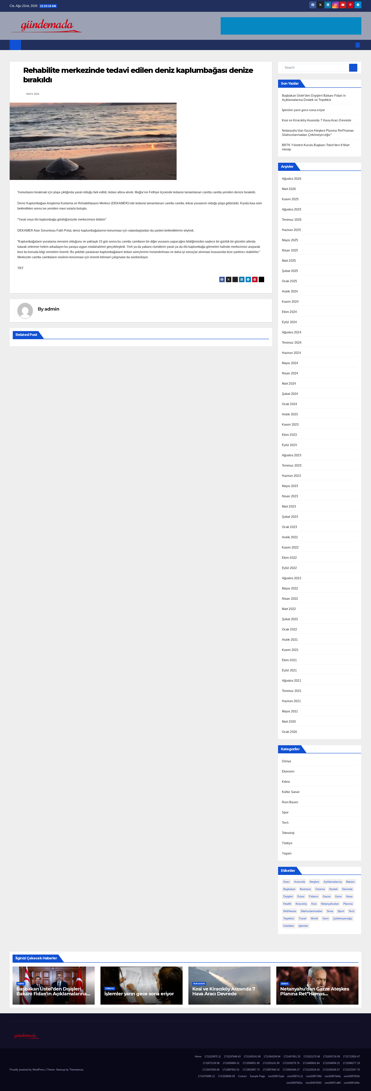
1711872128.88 (211, 1063)
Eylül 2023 (289, 445)
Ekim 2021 (289, 660)
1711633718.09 (331, 1056)
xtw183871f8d (314, 1076)
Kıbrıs (286, 781)
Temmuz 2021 (292, 690)
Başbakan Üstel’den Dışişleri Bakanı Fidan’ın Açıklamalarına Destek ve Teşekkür (51, 993)
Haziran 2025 (291, 230)
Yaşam (287, 853)
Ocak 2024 (289, 404)
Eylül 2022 (289, 568)
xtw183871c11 (295, 1076)
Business (305, 889)
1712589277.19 (351, 1063)
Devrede (347, 889)
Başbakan (289, 889)
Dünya (286, 761)
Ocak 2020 (289, 731)
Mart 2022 (289, 609)
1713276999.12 (206, 1076)
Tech (285, 822)
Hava (349, 896)
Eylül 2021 (289, 670)
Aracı (286, 881)
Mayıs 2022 (290, 588)
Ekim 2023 (289, 434)
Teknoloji (288, 833)
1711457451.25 (291, 1056)
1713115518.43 (311, 1069)
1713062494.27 (291, 1069)
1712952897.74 (251, 1069)
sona (330, 911)
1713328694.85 (226, 1076)
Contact (242, 1076)
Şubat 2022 (290, 619)
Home (198, 1056)
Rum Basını (290, 802)
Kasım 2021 (290, 650)
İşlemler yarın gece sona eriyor (303, 110)
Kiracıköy (301, 903)
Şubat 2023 (290, 516)
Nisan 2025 (290, 250)
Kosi (314, 903)
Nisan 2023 (290, 496)
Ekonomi (288, 771)
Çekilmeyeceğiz (342, 918)
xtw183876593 (313, 1082)
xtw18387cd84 (333, 1082)
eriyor (301, 896)
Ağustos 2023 (291, 455)
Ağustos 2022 (291, 578)
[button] (351, 45)
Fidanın (313, 896)
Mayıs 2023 (290, 486)
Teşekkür (288, 918)
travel (302, 918)
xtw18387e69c (352, 1082)
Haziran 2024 (291, 352)
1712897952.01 (230, 1069)
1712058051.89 (251, 1063)
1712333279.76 (291, 1063)
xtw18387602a (294, 1082)
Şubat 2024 (290, 393)
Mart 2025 (289, 260)
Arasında (299, 881)
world (314, 918)
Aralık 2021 (290, 639)
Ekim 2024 (289, 311)
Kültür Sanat (290, 792)
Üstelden (288, 925)
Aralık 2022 (290, 537)
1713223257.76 (351, 1069)
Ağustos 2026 (291, 178)
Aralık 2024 (290, 291)
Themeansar (76, 1069)
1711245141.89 (252, 1056)
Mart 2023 (289, 506)
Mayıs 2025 (290, 240)
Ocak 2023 (289, 527)
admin (51, 309)
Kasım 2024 (290, 301)
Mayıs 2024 (290, 363)
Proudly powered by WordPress (28, 1069)
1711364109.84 (272, 1056)
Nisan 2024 (290, 373)
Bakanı (350, 881)
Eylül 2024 (289, 322)
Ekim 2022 (289, 557)
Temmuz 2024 (292, 342)
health (287, 903)
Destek (333, 889)
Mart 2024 (289, 383)
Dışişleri (288, 896)
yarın (325, 918)
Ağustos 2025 (291, 209)
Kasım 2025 (290, 199)
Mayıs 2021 (290, 711)
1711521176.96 (311, 1056)
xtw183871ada (276, 1076)
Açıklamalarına (333, 881)
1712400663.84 (311, 1063)
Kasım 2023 (290, 424)
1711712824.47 (351, 1056)
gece (338, 896)
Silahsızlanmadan (311, 911)
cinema (320, 889)
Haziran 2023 (291, 475)
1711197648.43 (232, 1056)
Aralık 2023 (290, 414)
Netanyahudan (330, 903)
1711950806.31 (231, 1063)
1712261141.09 (271, 1063)
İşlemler (303, 925)
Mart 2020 (289, 721)
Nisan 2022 (290, 598)
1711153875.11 (212, 1056)
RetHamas (289, 911)
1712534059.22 (331, 1063)
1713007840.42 (271, 1069)
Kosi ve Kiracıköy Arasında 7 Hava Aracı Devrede (316, 120)
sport (341, 911)
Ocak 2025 (289, 281)
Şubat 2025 (290, 271)
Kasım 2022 (290, 547)
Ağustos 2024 (291, 332)
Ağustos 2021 (291, 680)
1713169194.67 (331, 1069)
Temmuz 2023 (292, 465)
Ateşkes (314, 881)
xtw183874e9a (333, 1076)
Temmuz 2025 (292, 219)
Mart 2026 (289, 189)
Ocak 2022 (289, 629)
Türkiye (287, 843)
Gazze (327, 896)
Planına (348, 903)
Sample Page (257, 1076)
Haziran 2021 (291, 701)
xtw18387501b (352, 1076)
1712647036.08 (210, 1069)
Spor (285, 812)
